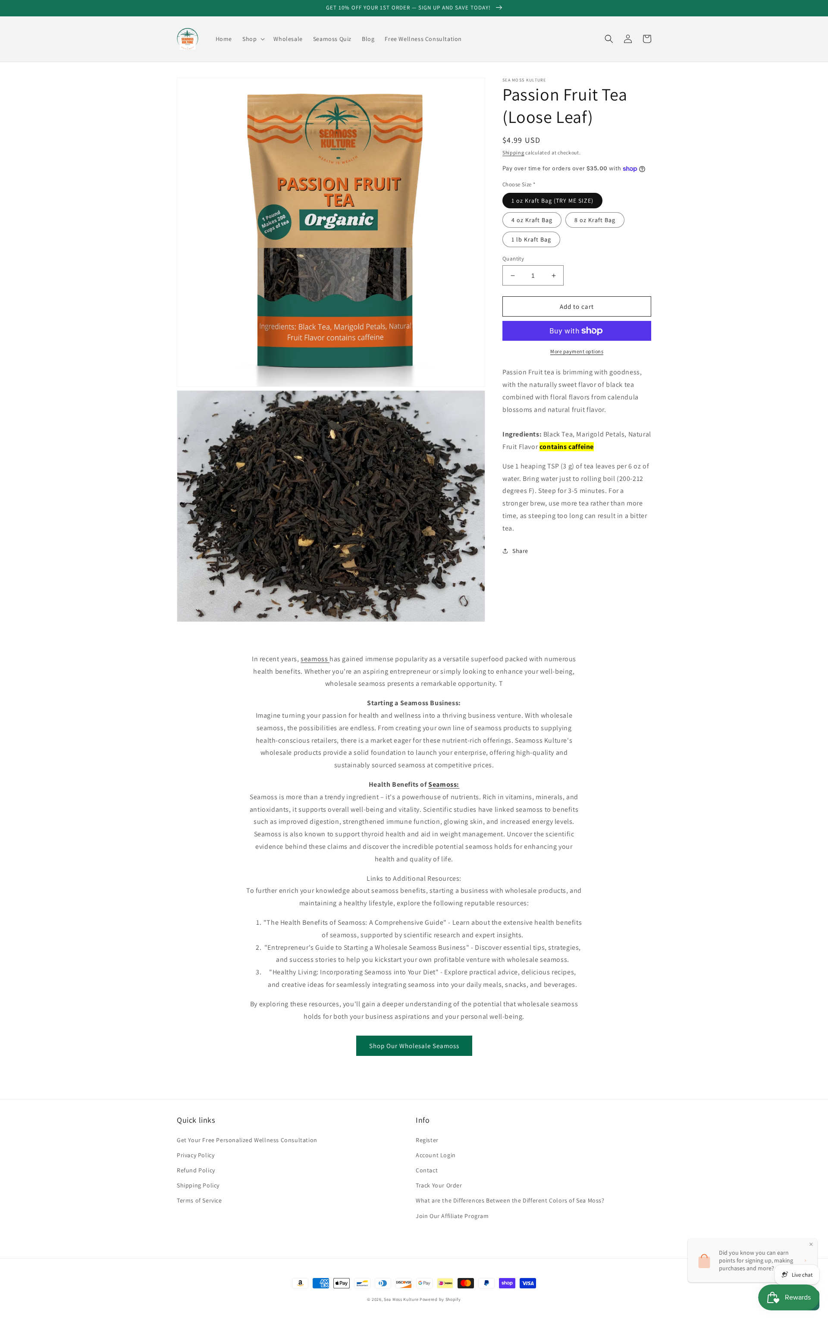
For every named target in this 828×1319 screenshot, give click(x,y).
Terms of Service (199, 1200)
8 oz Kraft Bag (594, 220)
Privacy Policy (195, 1155)
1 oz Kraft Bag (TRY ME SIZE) (552, 200)
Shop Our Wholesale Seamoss (414, 1046)
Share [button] (520, 551)
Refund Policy (196, 1170)
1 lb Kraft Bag (531, 239)
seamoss (315, 658)
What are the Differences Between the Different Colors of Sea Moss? (510, 1200)
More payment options (576, 351)
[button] (252, 39)
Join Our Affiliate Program (452, 1216)
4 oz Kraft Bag (531, 220)
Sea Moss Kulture (402, 1299)
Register (427, 1140)
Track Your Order (439, 1185)
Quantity (513, 258)
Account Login (436, 1155)
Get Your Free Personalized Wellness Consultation (247, 1140)
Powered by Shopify (440, 1299)
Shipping (513, 152)
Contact (427, 1170)
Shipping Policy (198, 1185)
